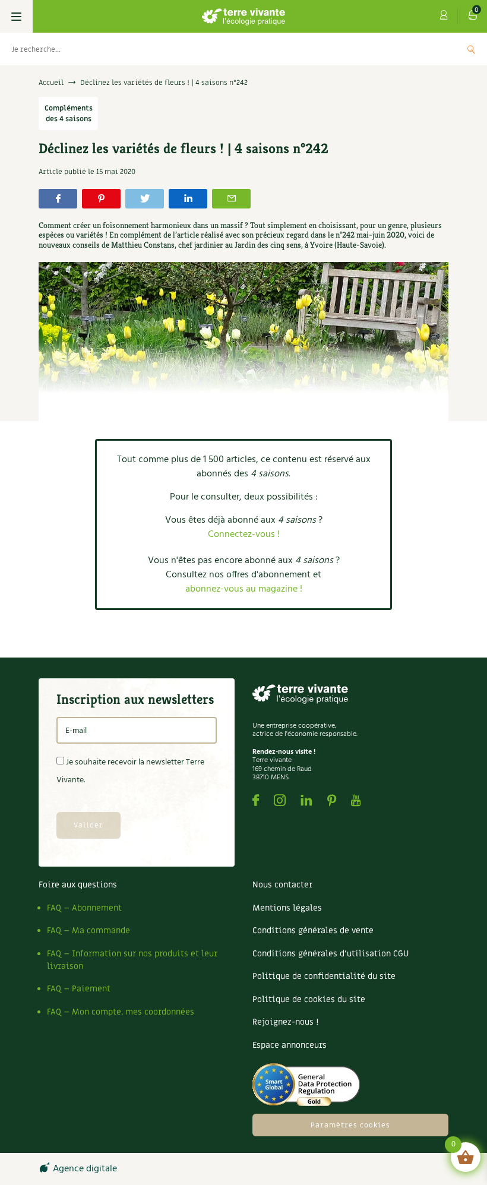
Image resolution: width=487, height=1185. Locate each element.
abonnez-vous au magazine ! (243, 589)
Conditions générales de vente (313, 930)
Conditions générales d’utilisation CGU (330, 953)
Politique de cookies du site (308, 999)
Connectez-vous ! (244, 534)
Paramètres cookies (350, 1125)
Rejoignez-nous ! (285, 1022)
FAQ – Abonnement (84, 908)
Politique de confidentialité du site (324, 976)
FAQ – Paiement (78, 988)
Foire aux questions (78, 884)
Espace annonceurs (289, 1045)
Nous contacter (282, 884)
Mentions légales (287, 908)
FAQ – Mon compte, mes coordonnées (120, 1011)
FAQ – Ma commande (88, 930)
